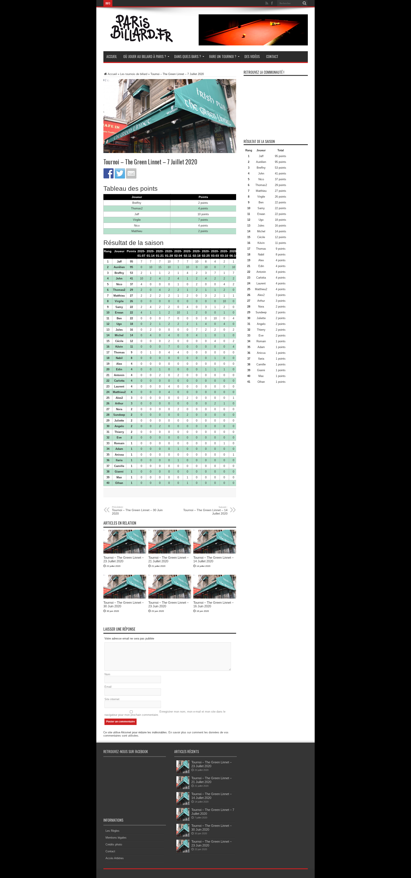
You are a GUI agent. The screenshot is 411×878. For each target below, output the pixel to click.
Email (108, 686)
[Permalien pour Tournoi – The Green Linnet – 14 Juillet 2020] (214, 552)
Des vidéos (252, 56)
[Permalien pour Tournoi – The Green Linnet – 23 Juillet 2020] (124, 552)
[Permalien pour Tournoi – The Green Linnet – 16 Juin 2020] (214, 597)
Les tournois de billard (133, 74)
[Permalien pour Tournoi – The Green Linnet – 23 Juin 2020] (169, 597)
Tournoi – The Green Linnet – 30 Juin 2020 (137, 510)
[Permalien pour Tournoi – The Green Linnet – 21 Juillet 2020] (169, 552)
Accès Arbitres (115, 858)
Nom (107, 674)
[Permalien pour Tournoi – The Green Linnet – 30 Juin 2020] (124, 597)
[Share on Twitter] (120, 173)
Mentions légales (116, 837)
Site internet (111, 699)
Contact (272, 56)
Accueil (111, 56)
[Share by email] (131, 173)
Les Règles (112, 830)
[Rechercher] (304, 3)
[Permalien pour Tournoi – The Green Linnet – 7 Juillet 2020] (182, 819)
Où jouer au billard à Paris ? (144, 56)
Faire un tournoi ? (222, 56)
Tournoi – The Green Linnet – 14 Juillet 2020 (205, 510)
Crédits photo (114, 844)
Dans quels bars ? (187, 56)
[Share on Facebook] (108, 173)
